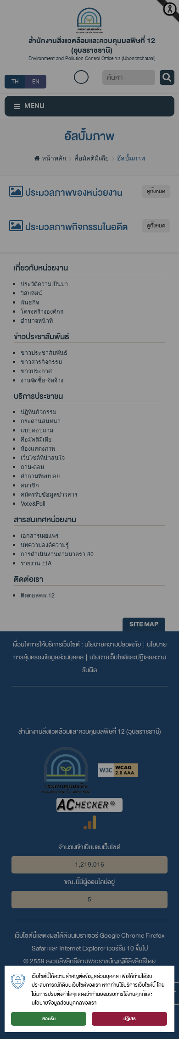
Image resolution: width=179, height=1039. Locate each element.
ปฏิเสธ (129, 1018)
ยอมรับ (49, 1018)
